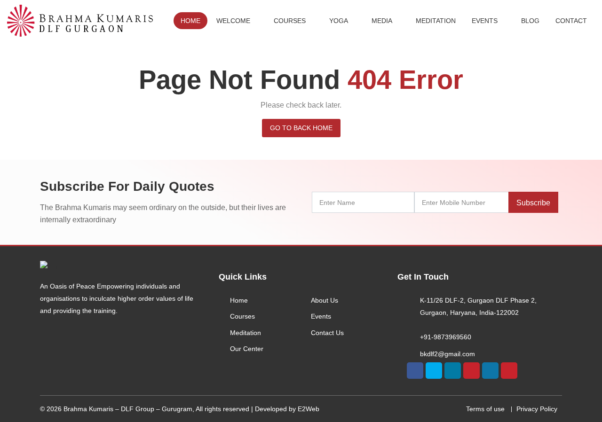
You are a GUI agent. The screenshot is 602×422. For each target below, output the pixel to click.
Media (382, 20)
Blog (530, 20)
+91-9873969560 (445, 337)
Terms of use (485, 409)
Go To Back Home (301, 128)
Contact (571, 20)
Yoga (338, 20)
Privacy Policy (536, 409)
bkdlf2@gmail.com (447, 354)
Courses (290, 20)
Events (485, 20)
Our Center (246, 348)
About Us (324, 300)
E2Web (308, 409)
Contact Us (327, 332)
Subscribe (533, 203)
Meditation (436, 20)
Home (190, 20)
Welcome (233, 20)
